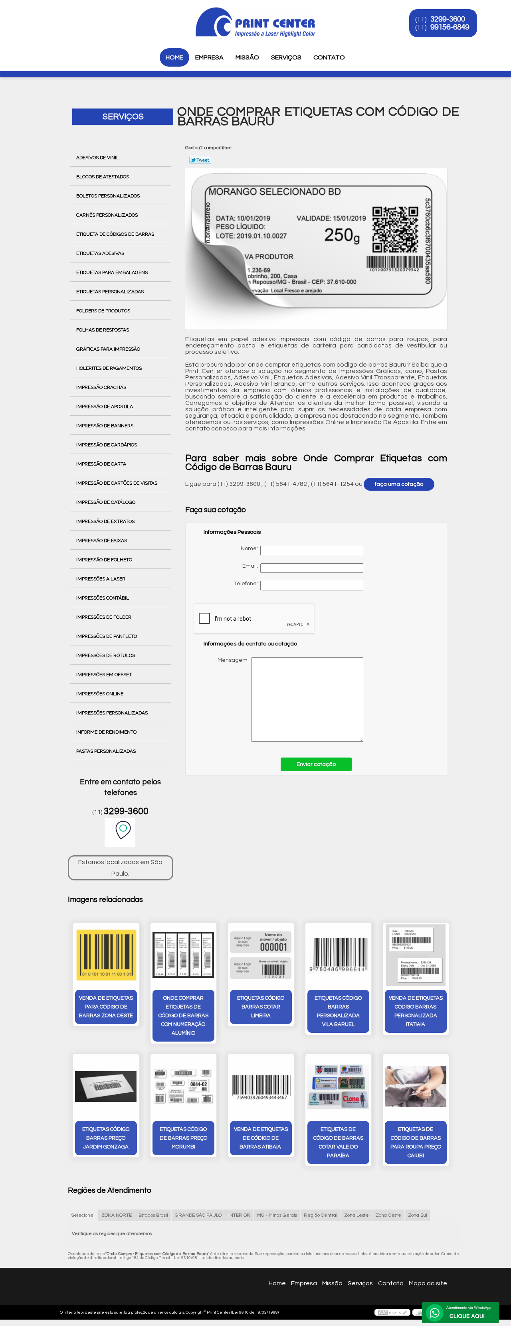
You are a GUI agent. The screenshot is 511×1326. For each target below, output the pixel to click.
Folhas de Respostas (102, 330)
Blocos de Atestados (102, 177)
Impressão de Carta (101, 464)
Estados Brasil (153, 1215)
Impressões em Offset (104, 674)
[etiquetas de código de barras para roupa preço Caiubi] (416, 1086)
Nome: (250, 548)
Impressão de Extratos (105, 521)
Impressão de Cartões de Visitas (116, 483)
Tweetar (200, 160)
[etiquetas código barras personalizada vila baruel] (338, 955)
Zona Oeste (388, 1215)
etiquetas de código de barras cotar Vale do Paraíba (338, 1142)
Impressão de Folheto (104, 559)
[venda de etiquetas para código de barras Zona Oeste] (106, 955)
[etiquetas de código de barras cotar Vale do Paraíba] (338, 1086)
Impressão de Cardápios (106, 445)
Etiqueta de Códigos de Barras (115, 234)
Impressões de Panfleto (106, 636)
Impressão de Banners (104, 425)
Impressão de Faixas (101, 540)
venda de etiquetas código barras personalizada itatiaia (416, 1011)
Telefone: (247, 583)
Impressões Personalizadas (112, 713)
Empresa (209, 57)
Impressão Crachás (101, 387)
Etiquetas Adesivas (100, 253)
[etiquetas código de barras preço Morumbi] (183, 1086)
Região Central (320, 1215)
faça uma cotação (399, 484)
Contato (329, 57)
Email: (251, 566)
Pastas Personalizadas (106, 751)
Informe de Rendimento (106, 732)
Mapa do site (428, 1283)
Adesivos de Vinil (97, 157)
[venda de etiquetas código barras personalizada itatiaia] (416, 955)
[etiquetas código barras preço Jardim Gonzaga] (106, 1086)
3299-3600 (447, 19)
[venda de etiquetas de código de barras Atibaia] (261, 1086)
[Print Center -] (63, 16)
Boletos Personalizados (108, 196)
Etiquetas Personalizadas (110, 291)
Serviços (286, 57)
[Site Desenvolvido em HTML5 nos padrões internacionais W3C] (392, 1312)
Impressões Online (99, 694)
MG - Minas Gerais (277, 1215)
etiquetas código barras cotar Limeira (260, 1006)
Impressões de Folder (103, 617)
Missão (247, 57)
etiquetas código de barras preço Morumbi (183, 1138)
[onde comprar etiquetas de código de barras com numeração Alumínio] (183, 955)
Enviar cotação (316, 764)
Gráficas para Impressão (108, 349)
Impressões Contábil (102, 598)
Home (174, 57)
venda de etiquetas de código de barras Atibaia (261, 1138)
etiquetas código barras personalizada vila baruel (338, 1011)
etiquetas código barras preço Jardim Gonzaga (105, 1138)
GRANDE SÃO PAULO (198, 1215)
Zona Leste (356, 1215)
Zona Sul (417, 1215)
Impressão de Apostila (104, 406)
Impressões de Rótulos (105, 655)
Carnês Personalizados (107, 215)
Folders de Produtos (103, 311)
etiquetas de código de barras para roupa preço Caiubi (415, 1142)
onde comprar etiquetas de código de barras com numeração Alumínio (183, 1015)
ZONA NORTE (116, 1215)
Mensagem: (285, 699)
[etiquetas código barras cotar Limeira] (261, 955)
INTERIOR (239, 1215)
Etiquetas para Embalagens (112, 272)
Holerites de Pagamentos (109, 368)
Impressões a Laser (100, 579)
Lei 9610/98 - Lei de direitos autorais (209, 1258)
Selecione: (83, 1215)
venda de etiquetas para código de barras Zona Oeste (106, 1006)
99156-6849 (449, 27)
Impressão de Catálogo (105, 502)
